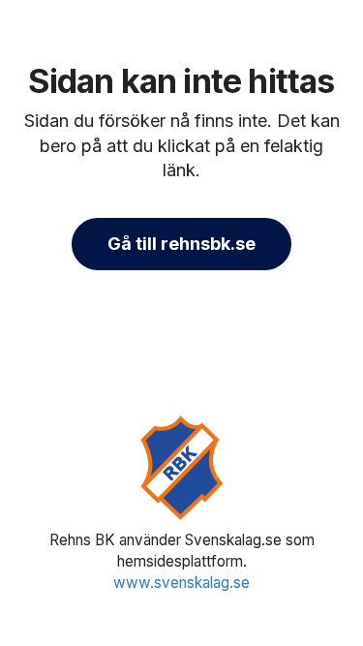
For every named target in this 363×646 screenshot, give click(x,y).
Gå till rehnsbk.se (181, 243)
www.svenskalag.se (181, 582)
